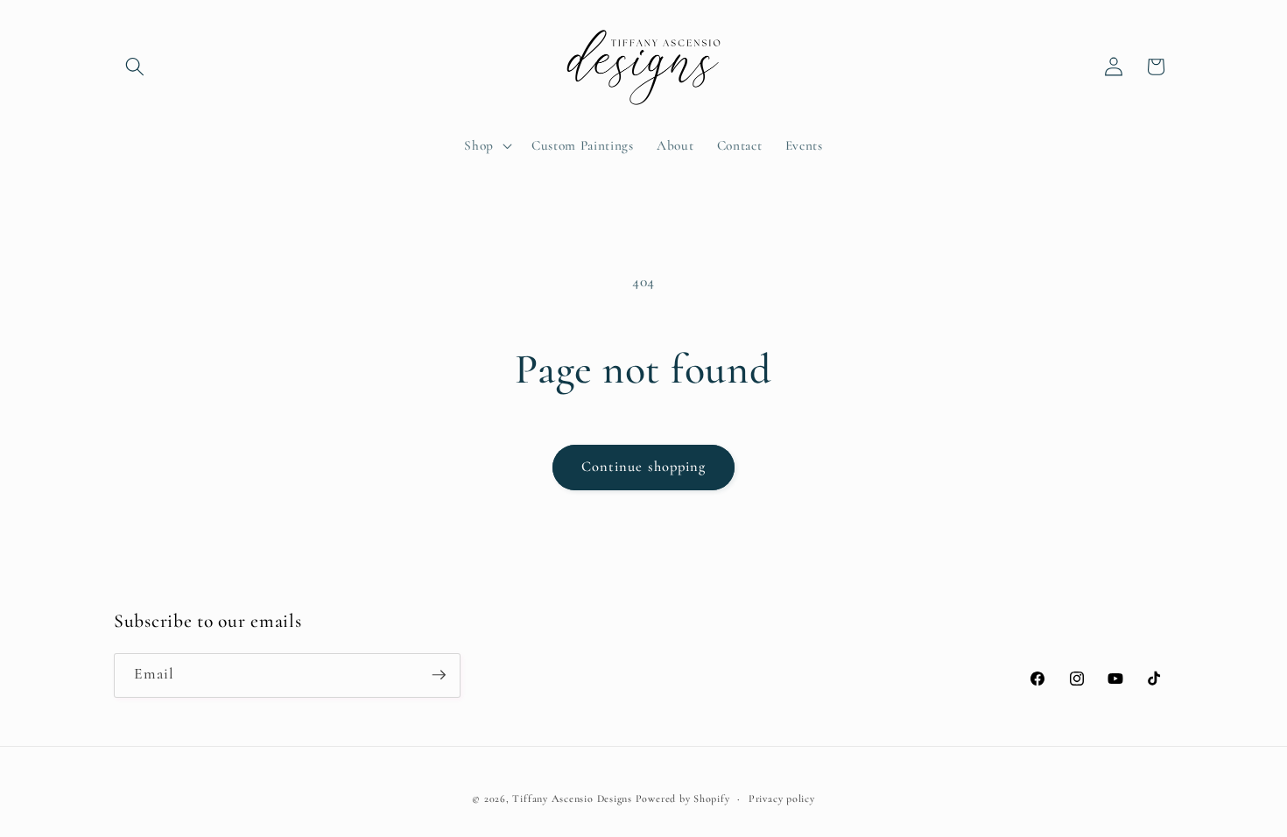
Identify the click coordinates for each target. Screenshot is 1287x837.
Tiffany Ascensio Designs (571, 798)
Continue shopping (644, 466)
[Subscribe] (439, 675)
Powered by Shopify (683, 798)
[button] (135, 67)
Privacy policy (782, 798)
